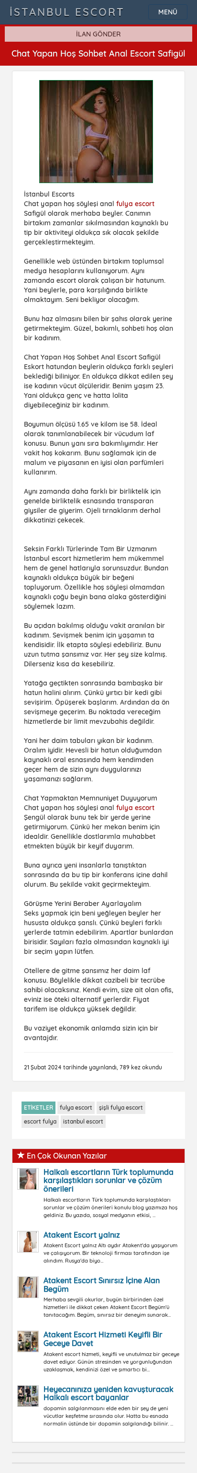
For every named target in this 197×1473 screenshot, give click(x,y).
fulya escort (135, 203)
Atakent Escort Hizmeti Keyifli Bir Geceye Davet (103, 1339)
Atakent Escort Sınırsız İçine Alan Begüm (102, 1285)
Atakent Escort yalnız (82, 1235)
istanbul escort (83, 1121)
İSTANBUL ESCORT (67, 12)
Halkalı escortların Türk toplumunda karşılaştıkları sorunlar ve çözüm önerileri (109, 1180)
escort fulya (40, 1121)
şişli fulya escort (121, 1107)
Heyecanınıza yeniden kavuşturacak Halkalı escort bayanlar (109, 1393)
